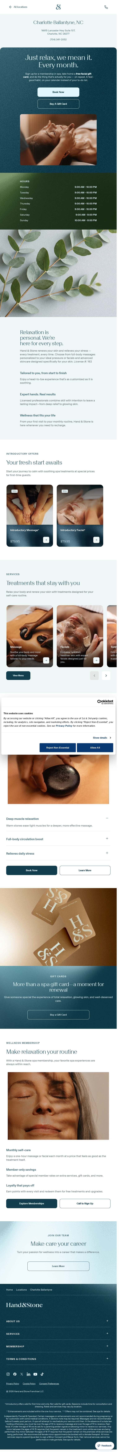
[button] (58, 818)
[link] (30, 516)
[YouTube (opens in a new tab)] (35, 1374)
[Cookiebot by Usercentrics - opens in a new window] (99, 702)
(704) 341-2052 (58, 39)
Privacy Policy (12, 1383)
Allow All (95, 747)
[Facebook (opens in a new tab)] (15, 1374)
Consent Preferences (49, 1384)
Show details (100, 737)
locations (21, 1289)
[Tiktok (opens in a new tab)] (42, 1374)
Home (9, 1289)
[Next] (106, 675)
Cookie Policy (29, 1383)
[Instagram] (8, 1374)
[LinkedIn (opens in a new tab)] (28, 1374)
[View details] (46, 540)
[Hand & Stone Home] (58, 7)
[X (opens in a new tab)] (22, 1374)
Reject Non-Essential (57, 747)
